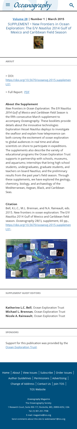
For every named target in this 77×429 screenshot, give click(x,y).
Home (6, 372)
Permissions (41, 378)
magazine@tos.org (42, 415)
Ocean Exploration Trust (21, 347)
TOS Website (38, 389)
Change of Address (22, 384)
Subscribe (46, 372)
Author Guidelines (19, 378)
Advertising (59, 378)
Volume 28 (20, 19)
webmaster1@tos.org (55, 418)
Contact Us (44, 384)
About (16, 372)
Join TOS (59, 384)
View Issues (30, 372)
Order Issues (64, 372)
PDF (27, 92)
